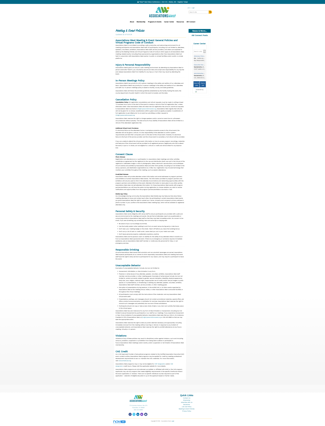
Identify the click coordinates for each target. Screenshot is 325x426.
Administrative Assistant (202, 73)
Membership (141, 22)
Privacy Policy (186, 411)
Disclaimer (186, 404)
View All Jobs (196, 84)
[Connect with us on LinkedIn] (137, 414)
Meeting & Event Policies (186, 409)
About (132, 22)
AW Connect (191, 22)
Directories (186, 400)
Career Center (169, 22)
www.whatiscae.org (124, 360)
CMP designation (159, 364)
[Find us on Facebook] (130, 414)
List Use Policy (186, 406)
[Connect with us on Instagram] (141, 414)
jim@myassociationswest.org (151, 317)
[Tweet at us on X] (134, 414)
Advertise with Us (186, 402)
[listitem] (189, 8)
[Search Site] (210, 11)
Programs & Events (154, 22)
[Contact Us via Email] (145, 414)
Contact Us (186, 398)
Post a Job (203, 84)
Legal (172, 421)
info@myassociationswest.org (146, 109)
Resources (180, 22)
